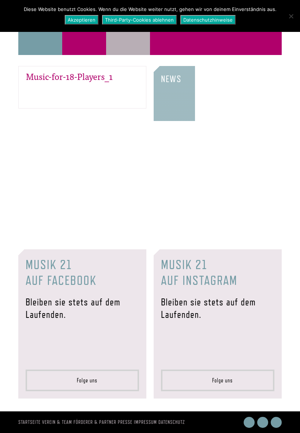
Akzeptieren (81, 20)
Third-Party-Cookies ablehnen (139, 20)
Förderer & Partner (95, 422)
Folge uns (84, 380)
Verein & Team (57, 422)
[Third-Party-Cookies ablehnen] (291, 16)
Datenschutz (171, 422)
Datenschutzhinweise (208, 20)
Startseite (29, 422)
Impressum (145, 422)
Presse (125, 422)
